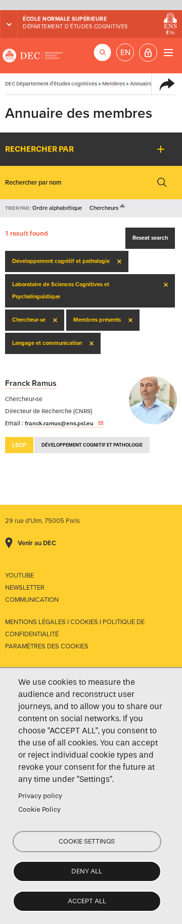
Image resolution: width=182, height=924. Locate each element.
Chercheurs (107, 208)
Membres (113, 83)
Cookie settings (87, 841)
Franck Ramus (31, 383)
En (125, 53)
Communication (32, 600)
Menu (168, 52)
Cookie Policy (39, 809)
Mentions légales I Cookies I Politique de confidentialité (75, 628)
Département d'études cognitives (75, 26)
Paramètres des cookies (46, 646)
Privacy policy (40, 795)
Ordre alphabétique (57, 208)
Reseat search (150, 238)
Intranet (148, 52)
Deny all (86, 871)
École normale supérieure (65, 19)
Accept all (87, 901)
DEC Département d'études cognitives (33, 55)
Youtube (19, 575)
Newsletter (24, 588)
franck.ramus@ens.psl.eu (59, 423)
